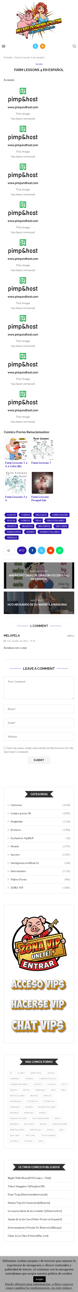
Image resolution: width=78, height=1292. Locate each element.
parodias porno (59, 1124)
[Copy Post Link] (69, 550)
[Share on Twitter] (41, 550)
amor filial (36, 1073)
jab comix (61, 526)
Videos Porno (40, 879)
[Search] (74, 46)
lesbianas (15, 1107)
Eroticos (40, 830)
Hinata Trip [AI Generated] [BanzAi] (29, 1202)
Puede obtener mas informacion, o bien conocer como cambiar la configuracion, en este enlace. (39, 1286)
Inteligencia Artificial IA (40, 863)
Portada (8, 57)
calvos (11, 515)
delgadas (41, 515)
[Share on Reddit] (50, 550)
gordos (25, 520)
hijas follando (56, 520)
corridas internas (19, 1084)
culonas (51, 1084)
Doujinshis (40, 821)
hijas (38, 520)
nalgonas (29, 1124)
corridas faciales (47, 1078)
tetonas (14, 1141)
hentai (26, 1090)
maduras (14, 1112)
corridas (29, 1078)
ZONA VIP (40, 887)
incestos (27, 526)
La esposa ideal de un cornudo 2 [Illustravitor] (35, 1211)
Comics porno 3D (40, 813)
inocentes (44, 526)
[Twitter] (35, 46)
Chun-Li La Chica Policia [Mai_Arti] (28, 1235)
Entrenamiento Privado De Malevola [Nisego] (34, 1227)
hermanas (40, 1090)
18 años (21, 1073)
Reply (70, 636)
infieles (47, 1095)
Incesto (40, 854)
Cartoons (40, 805)
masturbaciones (41, 1118)
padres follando (50, 532)
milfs (57, 1118)
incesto (11, 526)
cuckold (37, 1084)
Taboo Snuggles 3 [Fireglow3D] (26, 1186)
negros (43, 1124)
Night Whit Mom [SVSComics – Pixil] (29, 1178)
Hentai (40, 846)
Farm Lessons (60, 515)
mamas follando (18, 1118)
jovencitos (49, 1101)
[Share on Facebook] (32, 550)
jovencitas (32, 1101)
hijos (63, 1090)
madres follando (47, 1107)
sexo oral (31, 1135)
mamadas (29, 1112)
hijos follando (17, 1095)
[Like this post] (23, 551)
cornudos (15, 1078)
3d (11, 1073)
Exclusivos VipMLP (40, 838)
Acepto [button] (39, 1279)
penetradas (35, 1130)
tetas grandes (48, 1135)
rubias (50, 1130)
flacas (11, 520)
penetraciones (17, 1130)
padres (30, 532)
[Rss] (42, 46)
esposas (13, 1090)
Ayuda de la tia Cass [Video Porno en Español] (35, 1219)
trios (40, 1141)
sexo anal (15, 1135)
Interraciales (40, 871)
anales (51, 1073)
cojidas (25, 515)
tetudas (28, 1141)
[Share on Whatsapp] (59, 550)
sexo (61, 1130)
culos (64, 1084)
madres (29, 1107)
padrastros (14, 532)
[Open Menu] (3, 46)
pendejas (12, 537)
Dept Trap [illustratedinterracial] (27, 1194)
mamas (42, 1112)
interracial (16, 1101)
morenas (14, 1124)
